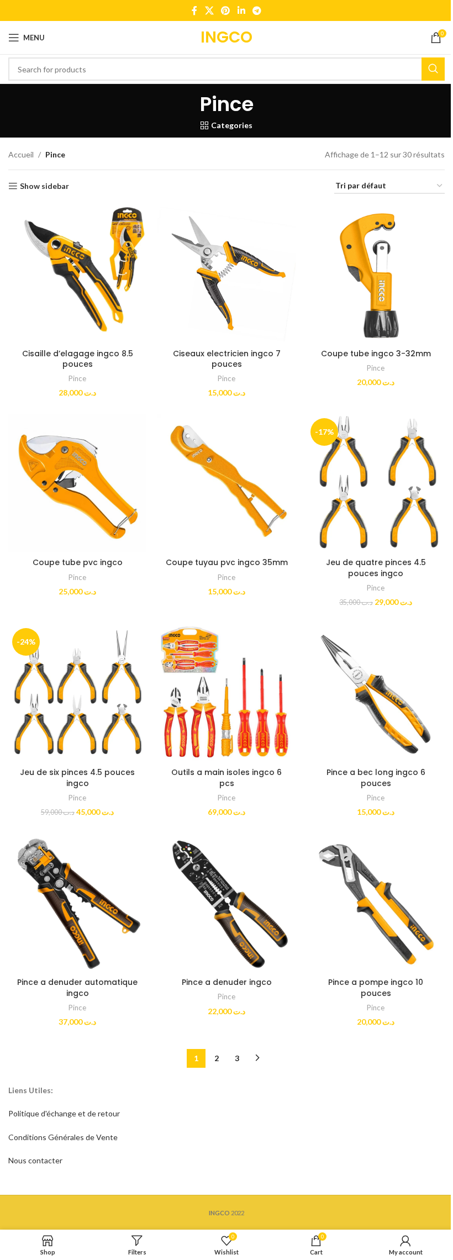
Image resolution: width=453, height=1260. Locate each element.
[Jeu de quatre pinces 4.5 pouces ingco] (376, 483)
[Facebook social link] (194, 10)
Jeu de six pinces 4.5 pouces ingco (77, 778)
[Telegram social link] (257, 10)
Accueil (21, 154)
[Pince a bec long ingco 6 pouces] (376, 693)
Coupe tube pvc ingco (78, 562)
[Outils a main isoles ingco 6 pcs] (226, 693)
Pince (77, 378)
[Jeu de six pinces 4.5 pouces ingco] (77, 693)
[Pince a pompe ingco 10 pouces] (376, 903)
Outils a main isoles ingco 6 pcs (226, 778)
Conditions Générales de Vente (63, 1137)
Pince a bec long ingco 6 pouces (375, 778)
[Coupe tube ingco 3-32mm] (376, 274)
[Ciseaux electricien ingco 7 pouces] (226, 274)
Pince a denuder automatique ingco (77, 988)
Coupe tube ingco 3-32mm (376, 353)
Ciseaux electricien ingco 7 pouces (227, 359)
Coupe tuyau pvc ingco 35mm (227, 562)
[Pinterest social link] (226, 10)
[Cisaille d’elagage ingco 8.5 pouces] (77, 274)
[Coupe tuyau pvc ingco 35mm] (226, 483)
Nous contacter (35, 1160)
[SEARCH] (433, 69)
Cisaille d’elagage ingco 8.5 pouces (77, 359)
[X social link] (209, 10)
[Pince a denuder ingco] (226, 903)
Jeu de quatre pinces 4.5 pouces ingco (376, 568)
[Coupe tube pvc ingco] (77, 483)
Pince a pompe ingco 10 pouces (375, 988)
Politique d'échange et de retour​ (64, 1113)
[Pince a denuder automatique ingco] (77, 903)
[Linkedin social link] (241, 10)
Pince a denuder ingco (227, 982)
